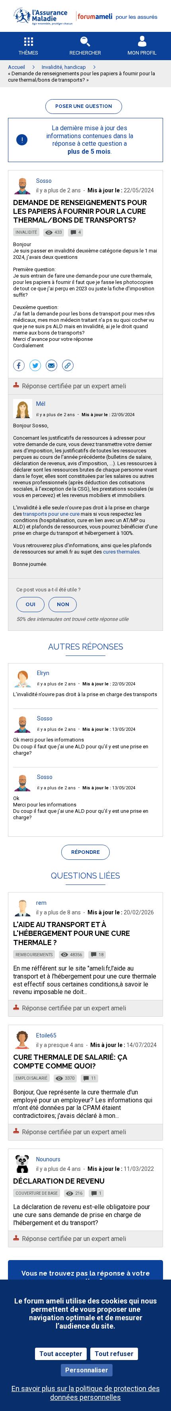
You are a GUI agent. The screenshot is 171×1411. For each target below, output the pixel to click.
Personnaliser (86, 1370)
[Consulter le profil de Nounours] (22, 1170)
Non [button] (67, 606)
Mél (40, 404)
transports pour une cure (51, 514)
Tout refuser (114, 1354)
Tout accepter (60, 1354)
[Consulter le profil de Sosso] (22, 192)
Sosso (44, 181)
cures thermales (121, 552)
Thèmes (28, 53)
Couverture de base (37, 1193)
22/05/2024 (108, 414)
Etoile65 (46, 1035)
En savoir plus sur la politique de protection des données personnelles (86, 1392)
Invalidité (26, 232)
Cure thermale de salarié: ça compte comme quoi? (70, 1061)
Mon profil (142, 53)
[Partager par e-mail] (51, 366)
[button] (85, 30)
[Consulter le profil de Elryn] (22, 685)
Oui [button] (35, 604)
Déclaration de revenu (59, 1181)
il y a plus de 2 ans (55, 414)
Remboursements (34, 955)
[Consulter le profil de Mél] (22, 416)
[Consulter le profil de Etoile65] (22, 1047)
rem (41, 903)
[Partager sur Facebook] (19, 366)
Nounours (48, 1159)
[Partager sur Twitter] (35, 366)
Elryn (43, 673)
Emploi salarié (31, 1078)
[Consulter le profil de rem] (22, 914)
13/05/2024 (108, 729)
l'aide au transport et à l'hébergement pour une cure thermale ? (71, 933)
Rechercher (85, 53)
